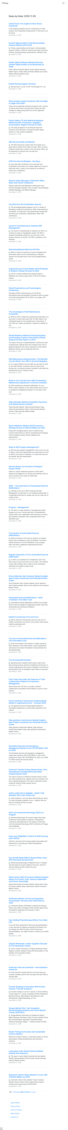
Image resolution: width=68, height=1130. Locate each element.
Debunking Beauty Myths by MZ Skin (24, 249)
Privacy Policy (15, 1106)
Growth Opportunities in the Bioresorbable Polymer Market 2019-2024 (27, 44)
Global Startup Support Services (22, 84)
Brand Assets (15, 1113)
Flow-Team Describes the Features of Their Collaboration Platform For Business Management (27, 681)
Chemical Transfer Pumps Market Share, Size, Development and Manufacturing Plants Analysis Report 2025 (28, 772)
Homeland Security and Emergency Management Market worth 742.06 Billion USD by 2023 (28, 748)
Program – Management (19, 507)
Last (34, 1092)
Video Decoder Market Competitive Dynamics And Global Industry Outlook (28, 403)
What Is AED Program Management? (24, 447)
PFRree (5, 3)
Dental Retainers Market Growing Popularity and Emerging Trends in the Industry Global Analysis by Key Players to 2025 (27, 337)
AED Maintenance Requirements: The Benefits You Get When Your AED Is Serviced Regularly (28, 360)
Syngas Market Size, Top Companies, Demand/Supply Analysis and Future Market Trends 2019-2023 (27, 1010)
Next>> (30, 1092)
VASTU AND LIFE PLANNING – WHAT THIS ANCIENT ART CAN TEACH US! (26, 794)
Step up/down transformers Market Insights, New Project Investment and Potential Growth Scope (28, 722)
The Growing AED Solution (20, 660)
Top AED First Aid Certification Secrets (25, 204)
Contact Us (14, 1117)
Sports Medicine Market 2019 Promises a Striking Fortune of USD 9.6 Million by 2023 (27, 427)
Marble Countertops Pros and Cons (24, 617)
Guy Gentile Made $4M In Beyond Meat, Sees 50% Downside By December (28, 859)
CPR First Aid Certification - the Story (24, 161)
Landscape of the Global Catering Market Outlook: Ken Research (26, 1052)
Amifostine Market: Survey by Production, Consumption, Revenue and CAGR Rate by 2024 (26, 900)
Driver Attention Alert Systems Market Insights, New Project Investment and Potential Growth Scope (28, 578)
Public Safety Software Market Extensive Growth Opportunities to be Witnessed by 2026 (26, 64)
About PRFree (15, 1103)
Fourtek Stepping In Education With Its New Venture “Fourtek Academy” (27, 988)
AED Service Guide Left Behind (22, 142)
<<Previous (16, 1092)
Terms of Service (16, 1110)
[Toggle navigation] (63, 3)
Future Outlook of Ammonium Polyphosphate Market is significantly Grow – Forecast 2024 (27, 702)
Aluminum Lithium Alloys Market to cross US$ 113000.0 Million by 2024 (28, 1076)
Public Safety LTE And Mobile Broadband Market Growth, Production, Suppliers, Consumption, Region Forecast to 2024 (26, 122)
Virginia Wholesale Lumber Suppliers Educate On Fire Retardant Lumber (28, 945)
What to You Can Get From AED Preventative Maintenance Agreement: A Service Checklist (28, 381)
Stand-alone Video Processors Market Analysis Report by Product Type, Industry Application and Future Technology (29, 879)
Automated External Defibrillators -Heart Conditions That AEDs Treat (26, 599)
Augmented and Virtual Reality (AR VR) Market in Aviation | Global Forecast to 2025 (28, 270)
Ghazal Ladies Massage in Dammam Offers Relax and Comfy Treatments (27, 182)
